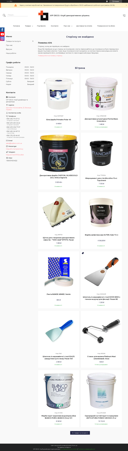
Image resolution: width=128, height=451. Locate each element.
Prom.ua (74, 445)
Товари (28, 26)
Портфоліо (41, 26)
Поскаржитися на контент (69, 449)
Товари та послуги (13, 41)
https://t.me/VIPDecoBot (15, 155)
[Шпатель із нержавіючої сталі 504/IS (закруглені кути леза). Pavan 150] (58, 331)
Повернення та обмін (106, 26)
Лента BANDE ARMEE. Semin (59, 294)
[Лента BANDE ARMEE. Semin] (58, 271)
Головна (16, 26)
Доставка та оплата (84, 26)
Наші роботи (11, 53)
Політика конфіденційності (86, 449)
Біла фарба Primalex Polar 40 (58, 120)
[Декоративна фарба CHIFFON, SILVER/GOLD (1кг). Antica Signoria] (58, 153)
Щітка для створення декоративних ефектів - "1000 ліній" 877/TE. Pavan (58, 239)
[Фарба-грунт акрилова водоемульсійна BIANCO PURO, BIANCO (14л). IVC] (58, 390)
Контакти (54, 26)
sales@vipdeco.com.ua (14, 143)
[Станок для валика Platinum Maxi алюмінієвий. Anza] (101, 331)
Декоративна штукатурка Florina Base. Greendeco (101, 120)
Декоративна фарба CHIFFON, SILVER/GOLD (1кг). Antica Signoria (59, 177)
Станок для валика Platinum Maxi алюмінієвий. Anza (101, 358)
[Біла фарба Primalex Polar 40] (58, 93)
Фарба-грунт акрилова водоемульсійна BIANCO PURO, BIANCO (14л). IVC (58, 417)
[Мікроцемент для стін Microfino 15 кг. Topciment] (101, 153)
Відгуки (9, 49)
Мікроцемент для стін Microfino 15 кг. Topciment (101, 179)
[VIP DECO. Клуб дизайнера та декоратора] (43, 15)
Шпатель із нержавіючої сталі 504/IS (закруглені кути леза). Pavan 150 (59, 358)
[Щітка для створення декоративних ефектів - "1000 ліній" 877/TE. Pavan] (58, 212)
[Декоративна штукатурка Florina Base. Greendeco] (101, 93)
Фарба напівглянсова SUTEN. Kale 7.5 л (101, 235)
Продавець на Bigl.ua (64, 447)
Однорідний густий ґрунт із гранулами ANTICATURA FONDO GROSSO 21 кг (101, 417)
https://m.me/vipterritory (14, 149)
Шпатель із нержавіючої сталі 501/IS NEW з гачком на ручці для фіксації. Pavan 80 (101, 298)
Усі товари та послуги (79, 433)
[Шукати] (4, 15)
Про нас (67, 26)
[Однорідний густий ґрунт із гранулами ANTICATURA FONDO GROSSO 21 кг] (101, 390)
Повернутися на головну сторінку (50, 56)
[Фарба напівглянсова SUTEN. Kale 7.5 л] (101, 212)
